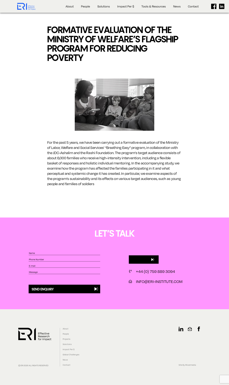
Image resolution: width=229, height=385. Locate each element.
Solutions (103, 6)
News (177, 6)
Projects (66, 339)
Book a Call (139, 259)
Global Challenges (71, 354)
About (70, 6)
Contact (193, 6)
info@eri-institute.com (159, 281)
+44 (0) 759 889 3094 (155, 271)
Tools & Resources (153, 6)
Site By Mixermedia (187, 365)
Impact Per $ (125, 6)
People (85, 6)
